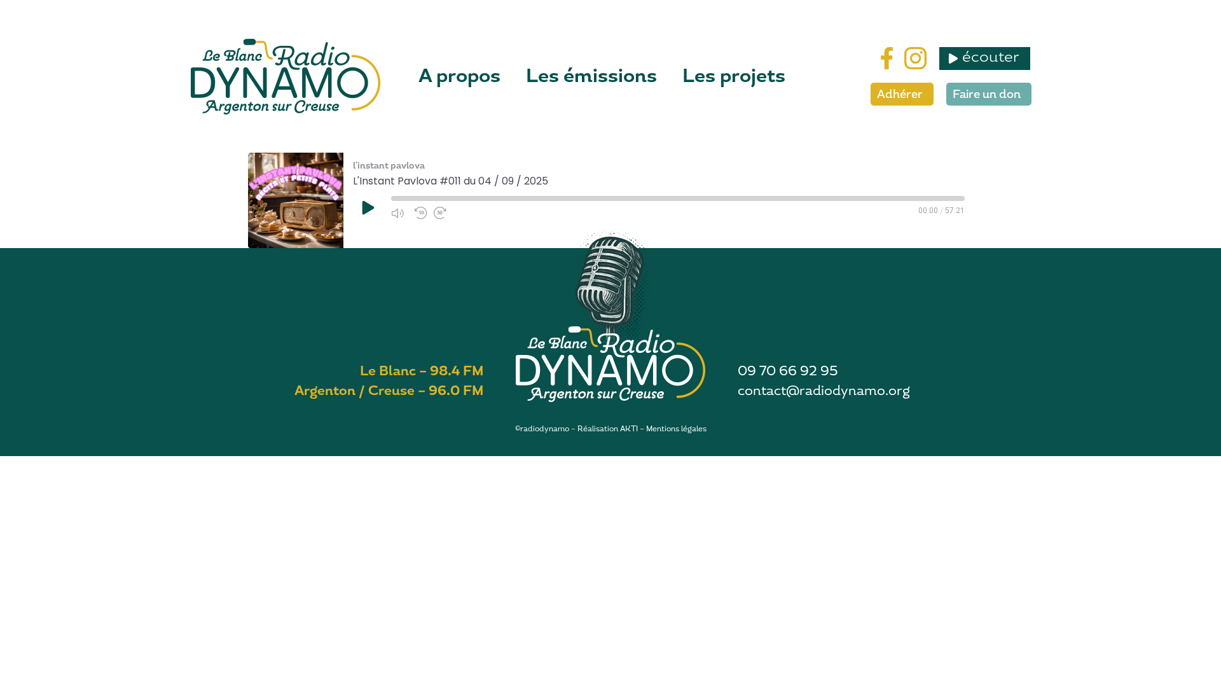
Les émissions (591, 76)
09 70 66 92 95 (788, 371)
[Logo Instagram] (915, 58)
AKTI (629, 429)
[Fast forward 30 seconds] (442, 213)
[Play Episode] (367, 207)
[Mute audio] (399, 213)
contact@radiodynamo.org (824, 390)
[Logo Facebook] (887, 58)
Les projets (733, 76)
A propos (459, 76)
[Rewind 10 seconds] (421, 213)
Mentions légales (676, 429)
